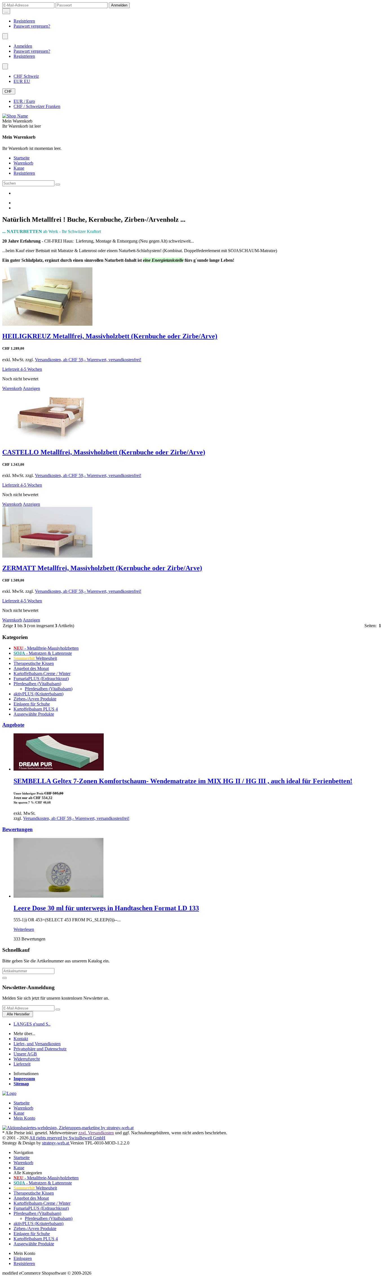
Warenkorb (23, 163)
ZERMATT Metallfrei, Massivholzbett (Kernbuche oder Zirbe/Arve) (102, 568)
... (6, 11)
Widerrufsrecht (27, 1059)
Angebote (13, 725)
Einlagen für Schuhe (32, 704)
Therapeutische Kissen (34, 663)
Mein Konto (24, 1118)
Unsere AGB (25, 1053)
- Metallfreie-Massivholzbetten (46, 648)
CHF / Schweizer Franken (37, 106)
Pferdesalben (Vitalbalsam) (37, 683)
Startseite (22, 158)
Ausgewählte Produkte (34, 714)
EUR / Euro (24, 101)
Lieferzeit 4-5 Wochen (22, 369)
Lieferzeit (22, 1064)
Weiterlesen (24, 929)
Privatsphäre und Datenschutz (40, 1048)
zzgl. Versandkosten (96, 1132)
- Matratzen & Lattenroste (43, 653)
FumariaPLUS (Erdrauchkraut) (41, 678)
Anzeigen (31, 388)
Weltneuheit (35, 658)
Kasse (19, 168)
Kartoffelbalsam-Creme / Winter (42, 673)
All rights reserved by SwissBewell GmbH (67, 1137)
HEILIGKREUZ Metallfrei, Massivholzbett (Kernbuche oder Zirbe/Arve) (109, 336)
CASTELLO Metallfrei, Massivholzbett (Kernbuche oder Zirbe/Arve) (103, 452)
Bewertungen (17, 829)
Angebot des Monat (31, 668)
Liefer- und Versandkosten (37, 1043)
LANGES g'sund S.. (32, 1024)
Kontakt (21, 1038)
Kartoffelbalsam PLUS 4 (36, 709)
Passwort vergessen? (32, 26)
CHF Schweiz (26, 76)
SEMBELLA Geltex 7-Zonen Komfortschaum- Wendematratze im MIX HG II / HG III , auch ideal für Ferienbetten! (183, 781)
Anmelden (23, 46)
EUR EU (22, 81)
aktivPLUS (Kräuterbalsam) (38, 693)
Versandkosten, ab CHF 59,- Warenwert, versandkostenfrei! (88, 359)
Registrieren (24, 21)
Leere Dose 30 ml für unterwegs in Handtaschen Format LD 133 (106, 908)
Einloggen (23, 1258)
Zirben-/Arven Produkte (35, 698)
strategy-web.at (56, 1143)
